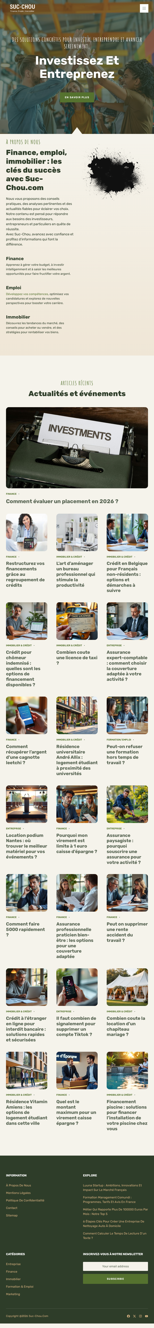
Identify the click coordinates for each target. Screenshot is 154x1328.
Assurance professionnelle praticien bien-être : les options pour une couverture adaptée (74, 940)
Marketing (13, 1294)
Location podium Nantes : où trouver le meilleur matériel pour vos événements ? (26, 846)
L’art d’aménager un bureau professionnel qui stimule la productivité (75, 574)
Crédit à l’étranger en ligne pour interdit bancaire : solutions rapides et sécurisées (26, 1029)
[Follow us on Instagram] (140, 1316)
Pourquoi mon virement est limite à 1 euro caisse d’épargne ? (76, 843)
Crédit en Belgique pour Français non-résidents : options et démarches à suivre (127, 577)
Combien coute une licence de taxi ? (76, 658)
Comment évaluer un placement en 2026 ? (62, 501)
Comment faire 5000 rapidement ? (25, 929)
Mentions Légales (18, 1193)
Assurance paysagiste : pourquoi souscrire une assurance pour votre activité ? (124, 849)
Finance (11, 493)
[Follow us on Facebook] (128, 1316)
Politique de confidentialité (25, 1200)
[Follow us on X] (134, 1316)
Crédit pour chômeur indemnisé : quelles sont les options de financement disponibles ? (23, 668)
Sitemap (12, 1215)
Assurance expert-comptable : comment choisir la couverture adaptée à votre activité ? (127, 666)
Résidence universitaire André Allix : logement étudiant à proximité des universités (77, 760)
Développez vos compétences (27, 294)
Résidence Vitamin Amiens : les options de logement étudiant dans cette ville (26, 1112)
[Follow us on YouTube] (146, 1316)
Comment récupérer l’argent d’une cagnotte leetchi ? (26, 754)
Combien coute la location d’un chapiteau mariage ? (126, 1026)
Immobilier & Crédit (69, 556)
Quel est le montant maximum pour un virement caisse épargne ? (76, 1112)
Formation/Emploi (119, 739)
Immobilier (13, 1279)
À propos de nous (18, 1185)
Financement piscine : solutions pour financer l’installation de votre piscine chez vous (127, 1115)
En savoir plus (77, 97)
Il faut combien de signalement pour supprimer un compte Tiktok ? (76, 1026)
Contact (11, 1208)
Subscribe (115, 1278)
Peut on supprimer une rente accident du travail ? (127, 932)
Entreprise (114, 645)
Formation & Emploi (19, 1286)
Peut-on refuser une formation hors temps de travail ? (125, 754)
